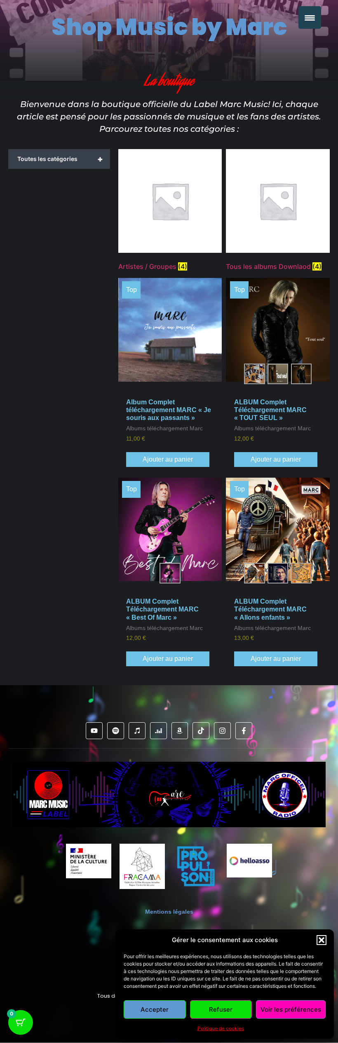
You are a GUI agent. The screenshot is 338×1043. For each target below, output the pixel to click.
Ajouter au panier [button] (168, 459)
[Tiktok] (200, 730)
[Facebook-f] (243, 730)
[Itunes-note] (137, 730)
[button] (321, 940)
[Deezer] (158, 730)
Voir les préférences (291, 1009)
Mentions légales (169, 911)
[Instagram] (222, 730)
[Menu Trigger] (309, 17)
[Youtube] (94, 730)
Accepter (155, 1009)
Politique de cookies (220, 1028)
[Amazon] (179, 730)
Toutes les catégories (60, 159)
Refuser (220, 1009)
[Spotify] (115, 730)
